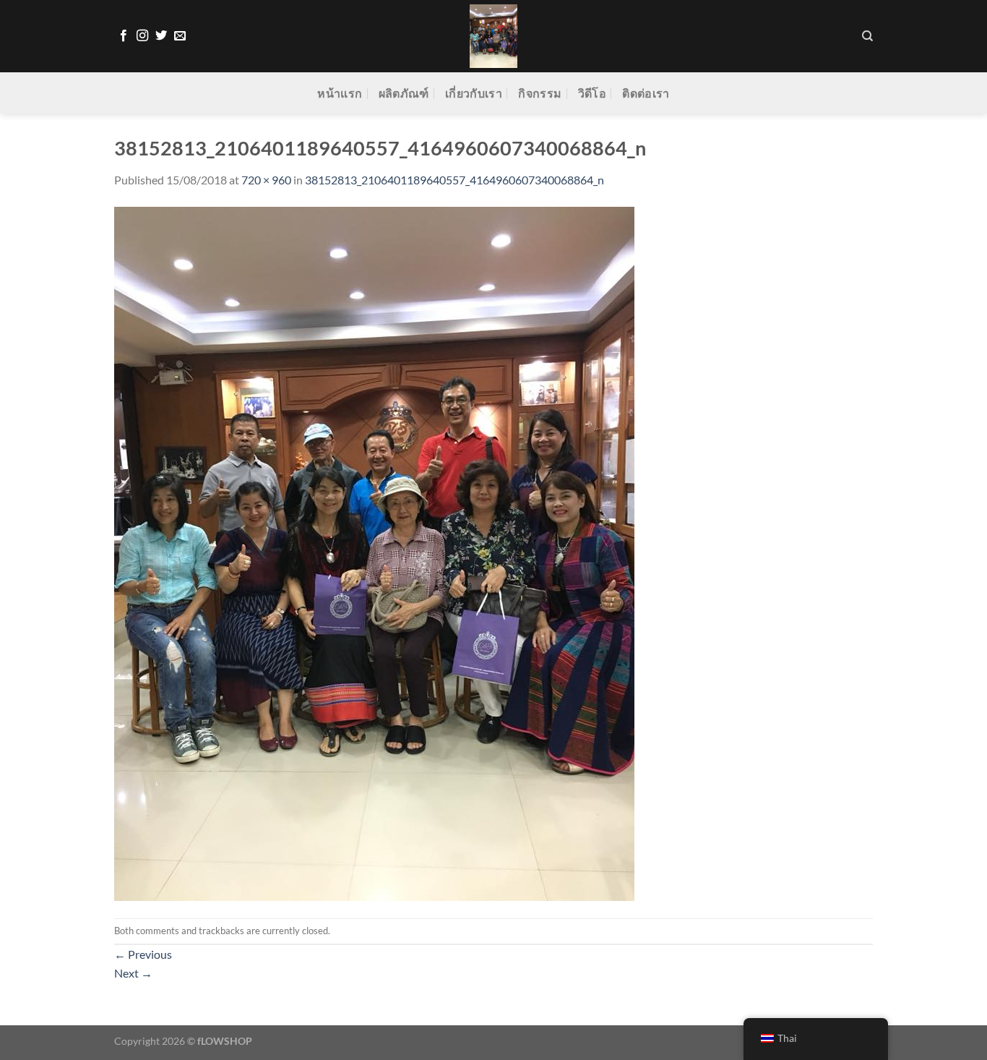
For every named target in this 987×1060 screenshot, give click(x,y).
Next (133, 973)
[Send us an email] (180, 36)
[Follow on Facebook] (123, 36)
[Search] (867, 36)
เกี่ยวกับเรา (473, 93)
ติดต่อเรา (645, 93)
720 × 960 (266, 180)
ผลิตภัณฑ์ (404, 93)
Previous (143, 954)
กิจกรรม (539, 93)
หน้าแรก (339, 93)
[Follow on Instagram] (142, 36)
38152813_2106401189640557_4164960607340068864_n (454, 180)
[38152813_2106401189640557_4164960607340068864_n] (374, 552)
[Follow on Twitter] (161, 36)
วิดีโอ (592, 93)
